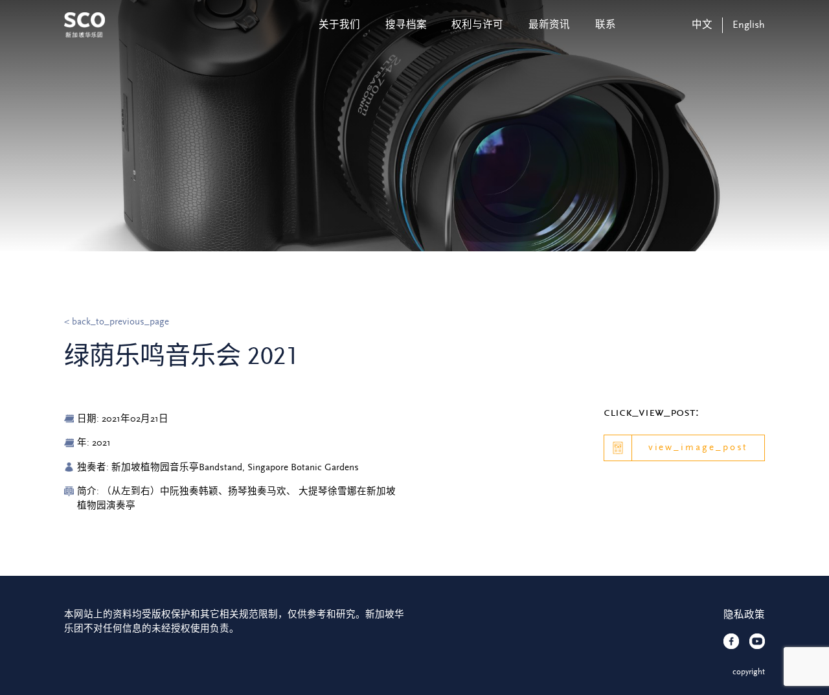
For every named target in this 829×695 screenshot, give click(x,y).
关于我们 (339, 24)
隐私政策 (744, 615)
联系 (605, 24)
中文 (702, 24)
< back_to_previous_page (116, 321)
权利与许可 (477, 24)
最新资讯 (549, 24)
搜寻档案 (406, 24)
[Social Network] (731, 641)
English (748, 24)
